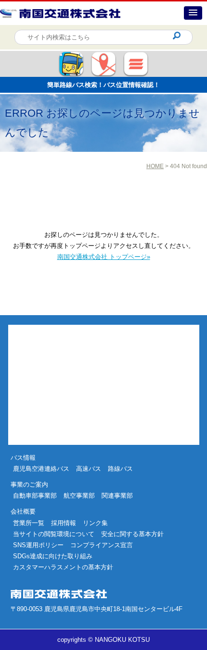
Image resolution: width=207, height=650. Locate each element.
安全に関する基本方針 (132, 534)
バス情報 (23, 457)
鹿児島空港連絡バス (41, 468)
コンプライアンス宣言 (101, 545)
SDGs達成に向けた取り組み (52, 556)
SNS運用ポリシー (38, 545)
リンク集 (95, 523)
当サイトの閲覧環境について (53, 534)
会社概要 (23, 511)
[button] (193, 13)
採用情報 (63, 523)
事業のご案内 (29, 484)
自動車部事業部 (35, 495)
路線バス (120, 468)
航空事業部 (79, 495)
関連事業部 (117, 495)
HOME (155, 166)
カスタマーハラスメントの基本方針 (63, 567)
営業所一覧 (28, 523)
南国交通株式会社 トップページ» (103, 256)
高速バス (88, 468)
